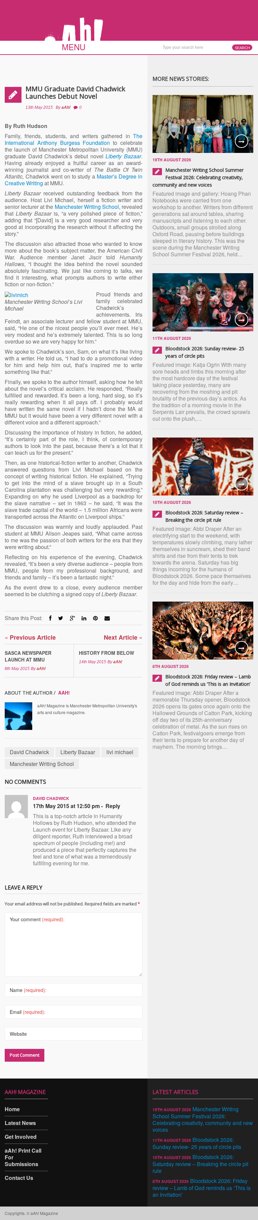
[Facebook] (50, 618)
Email (27, 1011)
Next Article (123, 637)
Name (28, 990)
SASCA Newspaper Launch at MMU (28, 656)
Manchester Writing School (42, 764)
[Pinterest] (95, 618)
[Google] (72, 618)
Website (18, 1033)
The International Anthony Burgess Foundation (73, 139)
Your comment (37, 919)
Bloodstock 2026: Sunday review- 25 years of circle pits (197, 1143)
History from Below (106, 652)
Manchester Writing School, (87, 207)
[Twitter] (60, 618)
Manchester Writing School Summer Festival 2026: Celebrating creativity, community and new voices (198, 177)
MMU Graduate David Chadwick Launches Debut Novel (75, 92)
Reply (112, 806)
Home (12, 1109)
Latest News (20, 1123)
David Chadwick (29, 752)
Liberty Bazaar (77, 752)
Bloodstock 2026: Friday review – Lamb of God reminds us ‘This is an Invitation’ (202, 1187)
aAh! (66, 107)
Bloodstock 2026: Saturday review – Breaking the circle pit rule (200, 1164)
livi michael (119, 752)
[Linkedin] (84, 618)
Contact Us (19, 1178)
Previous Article (30, 637)
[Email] (107, 618)
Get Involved (21, 1137)
